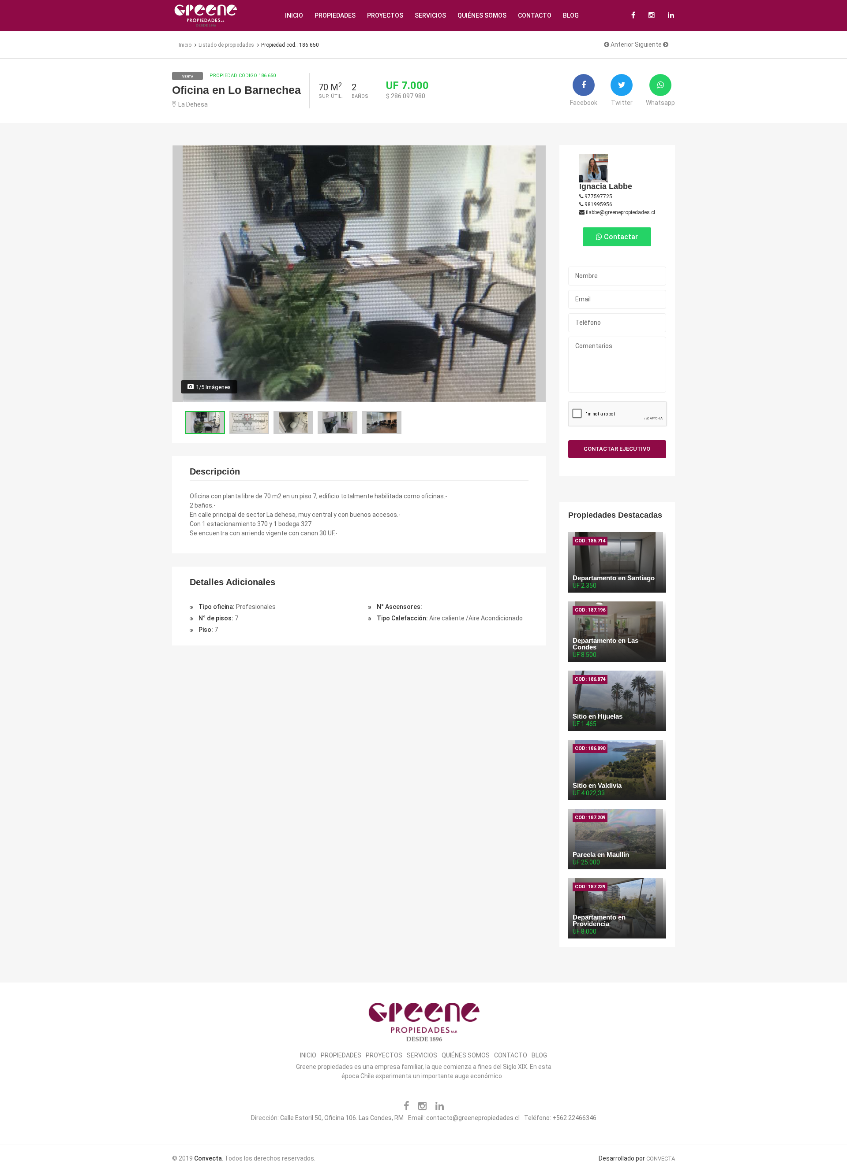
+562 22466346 (574, 1117)
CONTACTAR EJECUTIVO (617, 448)
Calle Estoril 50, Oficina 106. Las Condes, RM (342, 1117)
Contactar (620, 237)
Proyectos (385, 15)
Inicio (294, 15)
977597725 (597, 196)
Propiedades (335, 15)
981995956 (597, 204)
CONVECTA (660, 1158)
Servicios (430, 15)
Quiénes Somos (481, 15)
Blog (571, 15)
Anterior (621, 44)
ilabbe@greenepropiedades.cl (620, 212)
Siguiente (649, 44)
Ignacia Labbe (605, 186)
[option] (359, 273)
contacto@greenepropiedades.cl (473, 1117)
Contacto (534, 15)
